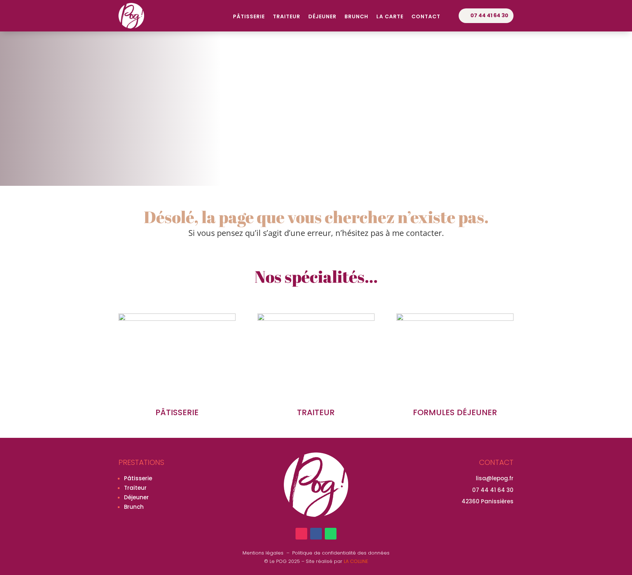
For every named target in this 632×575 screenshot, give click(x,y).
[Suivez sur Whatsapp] (330, 534)
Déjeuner (322, 17)
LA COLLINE (356, 561)
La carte (389, 17)
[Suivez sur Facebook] (316, 534)
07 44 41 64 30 (489, 15)
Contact (425, 17)
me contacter (417, 232)
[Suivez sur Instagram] (301, 534)
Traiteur (286, 17)
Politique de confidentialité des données (341, 552)
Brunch (356, 17)
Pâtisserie (249, 17)
